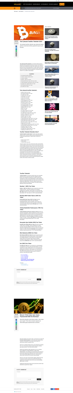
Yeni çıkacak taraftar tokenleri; (26, 75)
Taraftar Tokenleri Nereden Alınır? (27, 76)
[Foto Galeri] (58, 0)
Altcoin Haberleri (44, 4)
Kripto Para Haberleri (27, 4)
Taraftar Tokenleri (24, 78)
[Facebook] (16, 46)
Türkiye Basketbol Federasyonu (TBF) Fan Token (29, 82)
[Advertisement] (36, 18)
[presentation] (17, 8)
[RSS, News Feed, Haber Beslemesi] (58, 389)
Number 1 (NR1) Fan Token (26, 79)
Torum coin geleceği (24, 255)
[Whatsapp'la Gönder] (16, 51)
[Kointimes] (18, 4)
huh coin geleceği (24, 254)
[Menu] (60, 4)
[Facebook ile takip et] (52, 389)
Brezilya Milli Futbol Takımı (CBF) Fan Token (29, 80)
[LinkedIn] (16, 49)
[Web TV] (56, 0)
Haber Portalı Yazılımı (18, 391)
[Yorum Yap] (16, 55)
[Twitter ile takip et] (54, 389)
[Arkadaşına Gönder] (16, 52)
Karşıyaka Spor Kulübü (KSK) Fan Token (28, 83)
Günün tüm (56, 8)
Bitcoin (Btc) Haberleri (53, 4)
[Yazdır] (16, 54)
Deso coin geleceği (24, 257)
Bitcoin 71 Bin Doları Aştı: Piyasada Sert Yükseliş (32, 8)
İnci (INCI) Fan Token (25, 86)
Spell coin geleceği (24, 258)
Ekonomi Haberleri (36, 4)
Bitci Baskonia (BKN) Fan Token (26, 85)
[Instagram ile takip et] (56, 389)
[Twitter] (16, 47)
